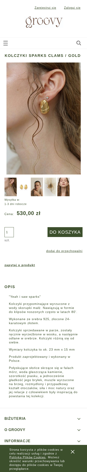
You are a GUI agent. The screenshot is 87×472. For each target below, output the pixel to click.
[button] (5, 42)
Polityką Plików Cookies (27, 457)
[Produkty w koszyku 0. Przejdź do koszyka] (79, 22)
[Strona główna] (38, 21)
